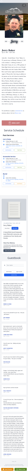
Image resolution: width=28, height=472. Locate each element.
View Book (7, 228)
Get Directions (8, 150)
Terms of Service (18, 465)
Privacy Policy (10, 465)
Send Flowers (19, 183)
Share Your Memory (9, 250)
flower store (18, 113)
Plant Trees (19, 150)
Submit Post (14, 275)
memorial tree (19, 110)
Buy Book (15, 228)
